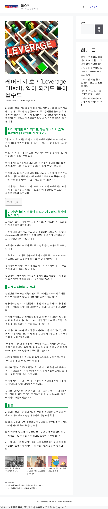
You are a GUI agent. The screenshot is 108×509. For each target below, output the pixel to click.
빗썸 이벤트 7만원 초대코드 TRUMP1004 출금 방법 (91, 71)
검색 (83, 22)
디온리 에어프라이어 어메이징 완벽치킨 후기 (91, 101)
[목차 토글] (16, 202)
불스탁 (26, 5)
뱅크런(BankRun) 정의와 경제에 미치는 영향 (26, 485)
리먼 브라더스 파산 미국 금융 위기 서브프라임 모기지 (36, 471)
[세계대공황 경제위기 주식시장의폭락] (14, 461)
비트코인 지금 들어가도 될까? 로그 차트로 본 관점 (91, 82)
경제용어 (93, 6)
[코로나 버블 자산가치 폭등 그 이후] (57, 461)
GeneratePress (66, 501)
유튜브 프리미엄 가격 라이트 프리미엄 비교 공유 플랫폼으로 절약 (91, 60)
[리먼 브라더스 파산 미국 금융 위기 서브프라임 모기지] (36, 461)
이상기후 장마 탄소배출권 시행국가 (23, 488)
